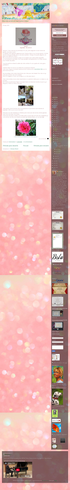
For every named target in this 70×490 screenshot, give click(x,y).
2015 (55, 123)
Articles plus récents (10, 146)
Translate (63, 56)
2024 (55, 103)
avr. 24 (57, 144)
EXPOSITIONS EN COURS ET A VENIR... (60, 44)
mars (56, 156)
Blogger (55, 480)
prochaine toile (39, 69)
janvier (56, 158)
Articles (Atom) (14, 149)
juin (56, 137)
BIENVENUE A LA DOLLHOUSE (59, 42)
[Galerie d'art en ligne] (58, 281)
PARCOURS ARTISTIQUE (58, 48)
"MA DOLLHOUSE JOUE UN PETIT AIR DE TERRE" (60, 51)
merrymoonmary (45, 480)
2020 (55, 112)
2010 (55, 167)
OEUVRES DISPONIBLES (58, 47)
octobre (56, 131)
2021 (55, 110)
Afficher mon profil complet (58, 208)
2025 (55, 101)
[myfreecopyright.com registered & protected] (59, 436)
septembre (57, 133)
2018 (55, 116)
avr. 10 (57, 151)
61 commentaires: (28, 142)
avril (56, 142)
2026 (55, 99)
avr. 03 (57, 153)
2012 (55, 163)
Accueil (25, 146)
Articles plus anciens (41, 146)
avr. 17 (57, 149)
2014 (55, 125)
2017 (55, 118)
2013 (55, 161)
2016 (55, 121)
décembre (57, 127)
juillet (56, 135)
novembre (57, 129)
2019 (55, 114)
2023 (55, 106)
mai (56, 140)
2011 (55, 165)
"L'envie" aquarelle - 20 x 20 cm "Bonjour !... (61, 146)
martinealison (60, 172)
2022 (55, 108)
